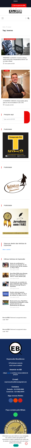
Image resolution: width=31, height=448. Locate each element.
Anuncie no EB (15, 370)
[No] (29, 441)
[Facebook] (11, 400)
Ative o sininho (7, 249)
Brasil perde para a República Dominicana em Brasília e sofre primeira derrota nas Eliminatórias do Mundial (19, 303)
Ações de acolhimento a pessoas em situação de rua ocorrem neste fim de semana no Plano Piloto (18, 265)
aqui (8, 373)
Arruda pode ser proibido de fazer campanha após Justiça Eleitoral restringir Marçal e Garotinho (18, 284)
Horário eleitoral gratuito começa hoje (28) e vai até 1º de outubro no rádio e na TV (18, 294)
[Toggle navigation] (2, 18)
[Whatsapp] (15, 414)
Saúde (7, 70)
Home (4, 27)
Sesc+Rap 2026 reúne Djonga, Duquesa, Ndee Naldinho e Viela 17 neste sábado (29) (19, 275)
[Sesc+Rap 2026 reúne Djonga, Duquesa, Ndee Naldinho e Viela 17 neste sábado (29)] (6, 275)
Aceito (16, 445)
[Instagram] (15, 400)
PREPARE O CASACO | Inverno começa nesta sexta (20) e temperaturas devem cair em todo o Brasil (15, 59)
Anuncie (16, 1)
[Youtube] (20, 400)
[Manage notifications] (26, 443)
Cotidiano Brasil (10, 39)
